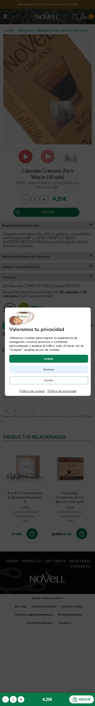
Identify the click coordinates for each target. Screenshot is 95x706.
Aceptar (48, 358)
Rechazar (48, 369)
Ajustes (48, 380)
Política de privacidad (61, 391)
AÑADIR (84, 699)
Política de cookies (32, 391)
